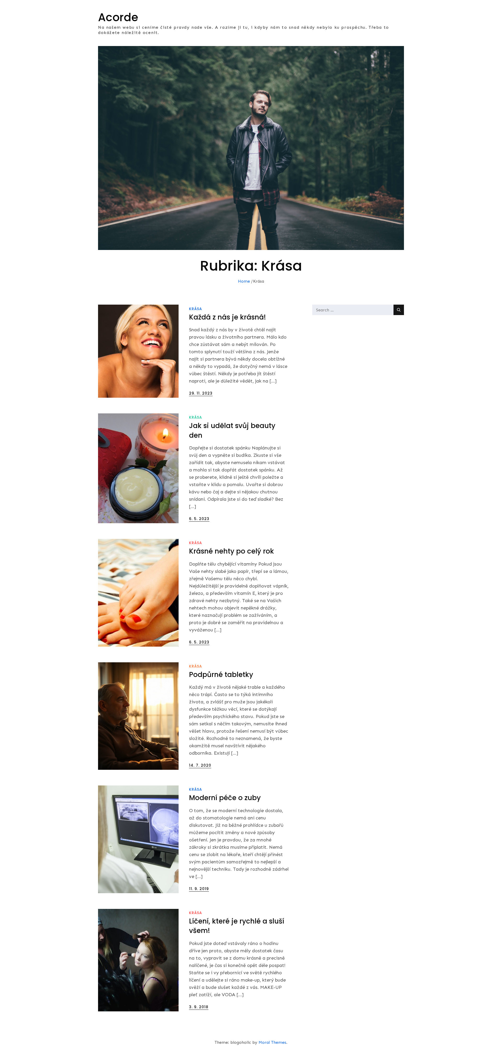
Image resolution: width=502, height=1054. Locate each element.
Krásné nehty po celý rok (231, 551)
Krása (195, 308)
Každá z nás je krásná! (227, 317)
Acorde (118, 17)
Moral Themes (272, 1042)
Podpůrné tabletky (221, 674)
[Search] (398, 310)
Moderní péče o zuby (225, 797)
